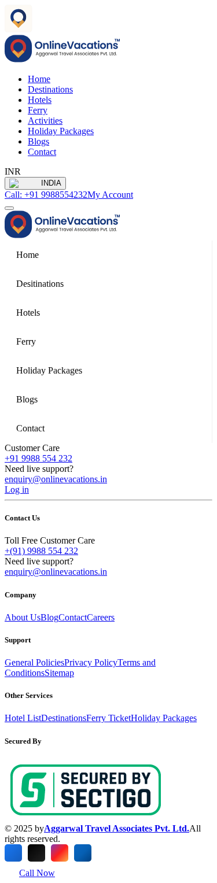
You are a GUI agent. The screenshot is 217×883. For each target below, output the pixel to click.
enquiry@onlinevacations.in (56, 479)
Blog (49, 617)
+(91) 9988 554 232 (41, 551)
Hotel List (23, 718)
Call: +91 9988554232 (46, 194)
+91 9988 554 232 (38, 458)
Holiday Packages (61, 131)
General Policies (34, 662)
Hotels (40, 100)
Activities (45, 120)
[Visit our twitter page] (36, 853)
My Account (110, 194)
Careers (101, 617)
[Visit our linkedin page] (82, 853)
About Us (23, 617)
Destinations (50, 89)
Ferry (37, 110)
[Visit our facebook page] (13, 853)
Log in (17, 489)
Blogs (38, 141)
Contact (42, 152)
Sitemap (59, 673)
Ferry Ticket (108, 718)
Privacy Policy (90, 662)
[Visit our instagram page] (59, 853)
